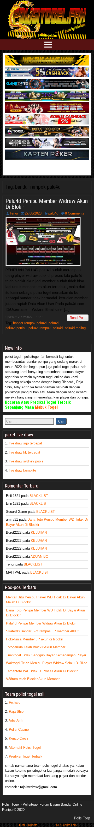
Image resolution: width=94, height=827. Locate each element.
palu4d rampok (39, 328)
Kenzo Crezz (18, 738)
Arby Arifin (16, 720)
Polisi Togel (82, 818)
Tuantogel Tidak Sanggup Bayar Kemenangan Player (46, 655)
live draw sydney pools (26, 461)
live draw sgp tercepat (25, 443)
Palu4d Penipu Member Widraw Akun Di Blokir (46, 204)
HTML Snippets (27, 824)
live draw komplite (22, 470)
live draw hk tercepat (24, 452)
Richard (14, 702)
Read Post (78, 318)
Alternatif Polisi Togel (25, 747)
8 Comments (74, 213)
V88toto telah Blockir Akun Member (33, 679)
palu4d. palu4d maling (69, 328)
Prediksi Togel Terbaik (25, 756)
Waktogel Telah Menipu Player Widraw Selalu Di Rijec (46, 663)
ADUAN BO (39, 556)
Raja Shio (16, 711)
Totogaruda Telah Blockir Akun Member (35, 647)
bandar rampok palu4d (29, 323)
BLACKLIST (39, 496)
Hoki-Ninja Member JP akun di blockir (34, 639)
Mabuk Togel (46, 407)
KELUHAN (39, 532)
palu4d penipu (15, 328)
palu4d (53, 213)
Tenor (14, 213)
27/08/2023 (33, 213)
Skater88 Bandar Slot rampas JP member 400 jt (42, 631)
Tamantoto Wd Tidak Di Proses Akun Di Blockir (42, 671)
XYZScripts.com (66, 824)
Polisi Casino (19, 729)
